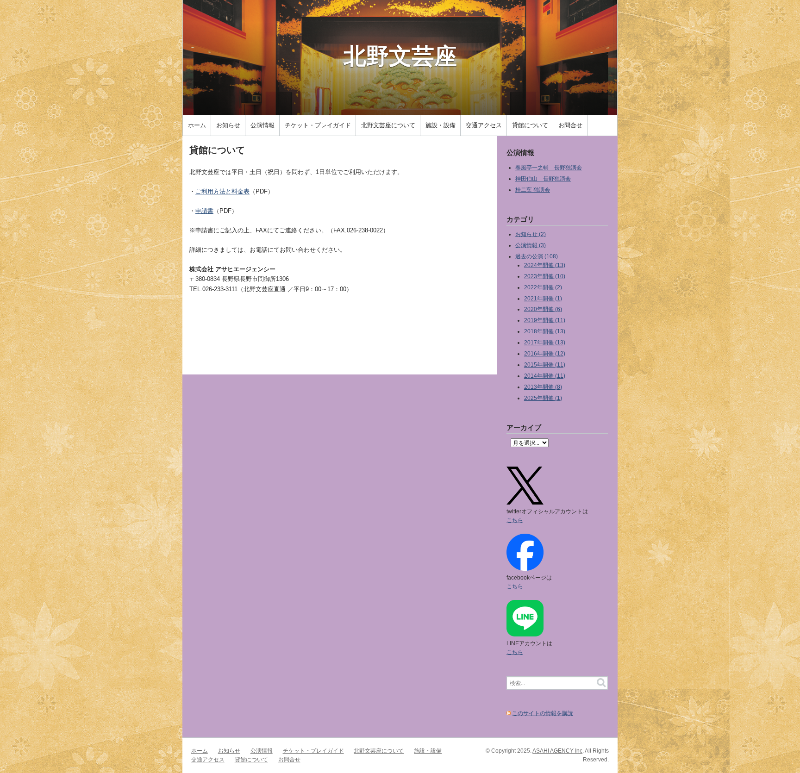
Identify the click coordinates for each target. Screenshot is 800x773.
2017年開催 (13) (544, 342)
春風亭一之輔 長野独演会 (548, 167)
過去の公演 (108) (536, 256)
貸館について (530, 125)
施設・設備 (440, 125)
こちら (514, 520)
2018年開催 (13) (544, 331)
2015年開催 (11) (544, 365)
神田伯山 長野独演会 (543, 178)
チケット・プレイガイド (318, 125)
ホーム (197, 125)
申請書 (204, 210)
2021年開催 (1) (543, 298)
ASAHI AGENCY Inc (557, 751)
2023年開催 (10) (544, 276)
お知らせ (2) (530, 234)
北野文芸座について (388, 125)
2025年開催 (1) (543, 398)
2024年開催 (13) (544, 265)
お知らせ (228, 125)
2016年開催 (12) (544, 353)
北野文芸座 (400, 55)
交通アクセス (484, 125)
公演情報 (262, 125)
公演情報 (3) (530, 245)
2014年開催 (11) (544, 376)
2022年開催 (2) (543, 287)
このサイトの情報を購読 (542, 713)
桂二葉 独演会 (532, 190)
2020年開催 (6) (543, 309)
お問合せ (570, 125)
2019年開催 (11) (544, 320)
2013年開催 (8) (543, 387)
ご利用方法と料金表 (222, 191)
